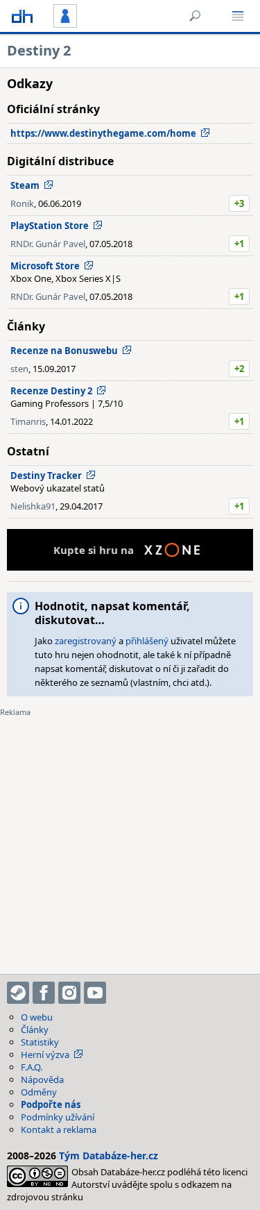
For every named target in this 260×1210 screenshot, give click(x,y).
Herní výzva (45, 1054)
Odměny (39, 1092)
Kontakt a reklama (58, 1129)
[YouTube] (95, 993)
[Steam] (18, 993)
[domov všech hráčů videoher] (22, 16)
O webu (37, 1017)
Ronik (22, 203)
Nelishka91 (32, 506)
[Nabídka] (238, 16)
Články (35, 1029)
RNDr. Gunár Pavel (47, 243)
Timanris (28, 421)
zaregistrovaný (85, 641)
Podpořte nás (50, 1104)
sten (19, 368)
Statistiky (40, 1042)
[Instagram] (69, 993)
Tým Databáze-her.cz (108, 1155)
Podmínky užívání (57, 1117)
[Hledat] (195, 16)
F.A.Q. (31, 1067)
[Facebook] (44, 993)
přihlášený (146, 641)
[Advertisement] (130, 837)
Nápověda (42, 1079)
